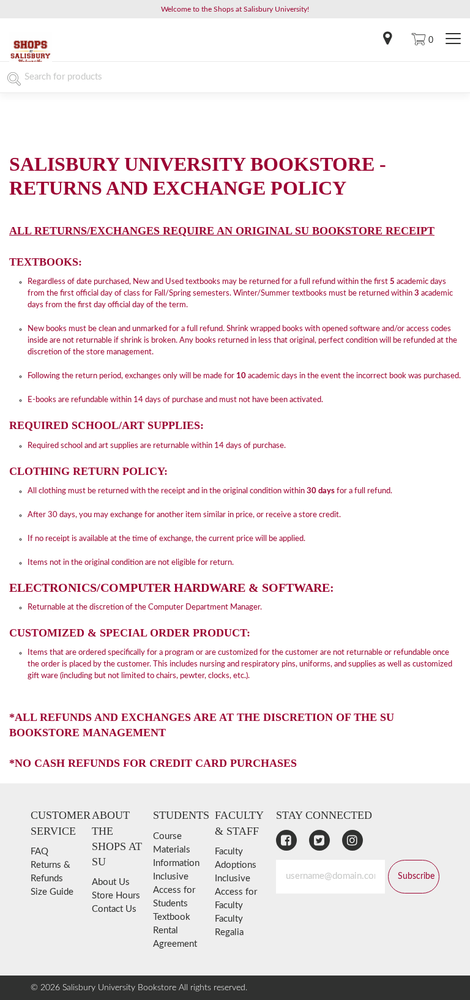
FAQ (39, 851)
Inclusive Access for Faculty (236, 892)
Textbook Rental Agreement (175, 930)
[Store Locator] (387, 40)
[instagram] (352, 840)
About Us (111, 882)
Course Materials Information (176, 850)
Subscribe (416, 876)
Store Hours (116, 895)
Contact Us (114, 909)
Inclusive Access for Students (174, 890)
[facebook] (286, 840)
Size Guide (52, 892)
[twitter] (319, 840)
